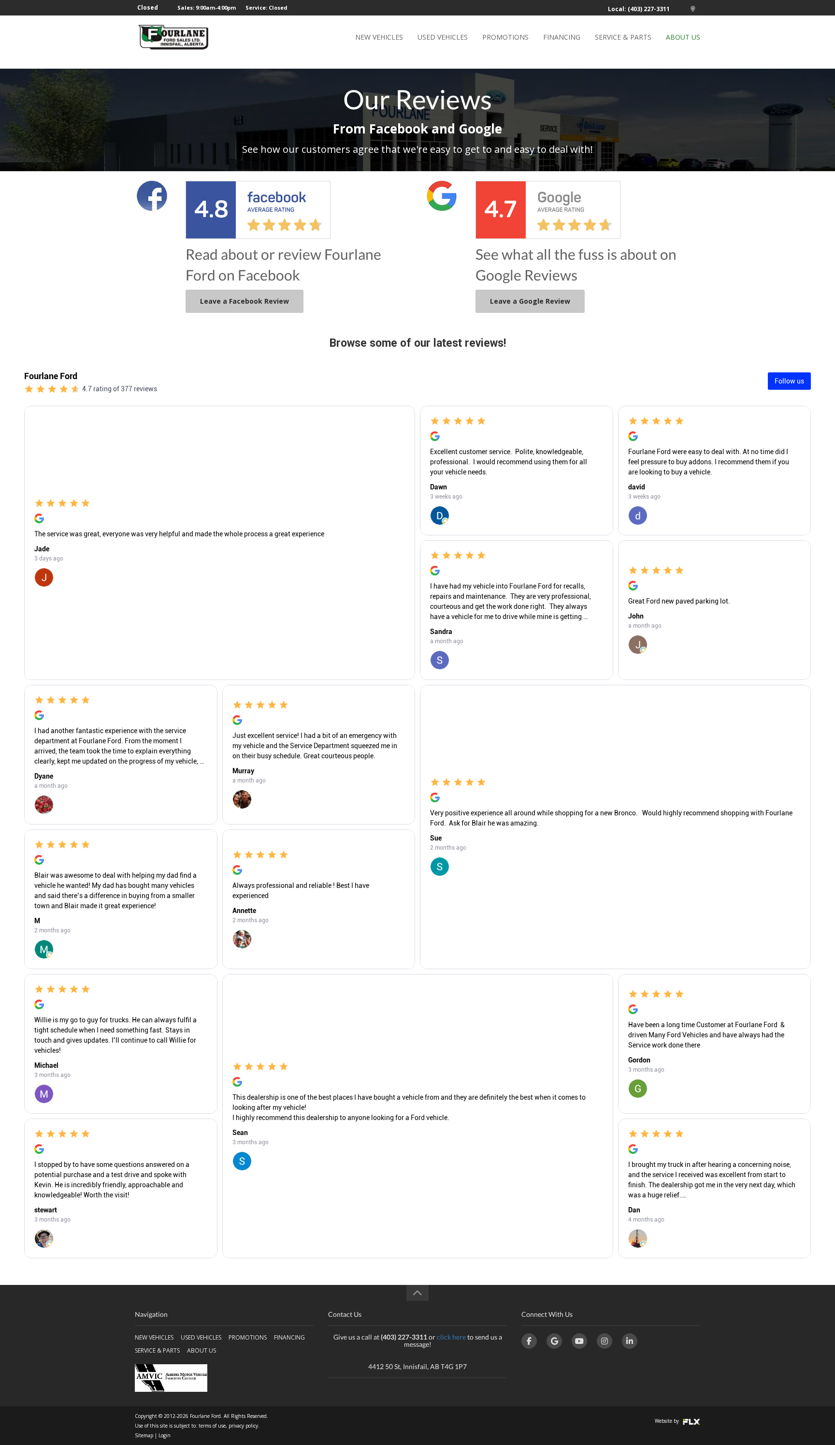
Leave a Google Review (530, 301)
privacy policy (243, 1425)
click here (451, 1337)
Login (164, 1435)
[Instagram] (604, 1341)
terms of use (212, 1425)
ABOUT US (683, 37)
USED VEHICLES (443, 37)
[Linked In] (629, 1341)
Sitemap (144, 1435)
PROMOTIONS (505, 37)
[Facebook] (529, 1341)
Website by (667, 1420)
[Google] (554, 1341)
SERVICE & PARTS (623, 37)
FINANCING (561, 37)
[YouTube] (579, 1341)
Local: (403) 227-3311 (639, 9)
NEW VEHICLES (379, 37)
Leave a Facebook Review (244, 301)
